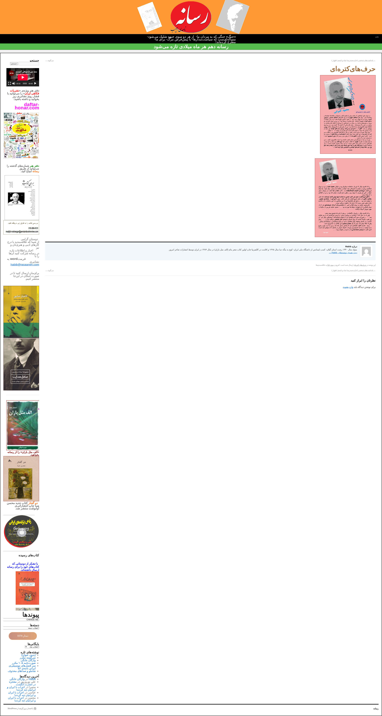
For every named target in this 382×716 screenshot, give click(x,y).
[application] (22, 77)
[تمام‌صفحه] (9, 83)
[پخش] (35, 83)
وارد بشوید (348, 287)
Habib (32, 679)
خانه (377, 37)
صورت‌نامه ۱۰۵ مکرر (24, 662)
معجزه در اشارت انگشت (22, 683)
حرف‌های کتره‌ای (360, 265)
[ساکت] (13, 83)
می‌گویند (49, 60)
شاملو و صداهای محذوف (22, 671)
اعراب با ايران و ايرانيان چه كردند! (21, 688)
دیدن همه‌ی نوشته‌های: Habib (343, 252)
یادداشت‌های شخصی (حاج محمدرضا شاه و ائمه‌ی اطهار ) (354, 60)
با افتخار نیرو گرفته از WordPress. (20, 709)
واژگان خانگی (28, 660)
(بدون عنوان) (28, 654)
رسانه (376, 708)
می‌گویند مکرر (28, 657)
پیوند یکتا (330, 265)
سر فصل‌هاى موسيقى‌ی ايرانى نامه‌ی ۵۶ (22, 667)
